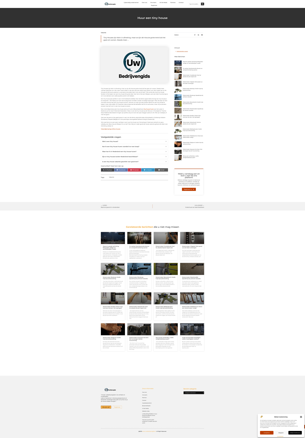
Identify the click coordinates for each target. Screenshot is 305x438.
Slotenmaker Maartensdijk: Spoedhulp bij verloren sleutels (191, 277)
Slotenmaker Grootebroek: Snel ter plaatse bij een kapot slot (165, 247)
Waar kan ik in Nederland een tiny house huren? (134, 151)
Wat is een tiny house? (134, 141)
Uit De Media (163, 2)
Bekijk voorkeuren (295, 432)
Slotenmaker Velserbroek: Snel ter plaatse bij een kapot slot (138, 307)
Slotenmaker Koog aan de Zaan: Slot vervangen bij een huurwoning (139, 339)
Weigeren (281, 432)
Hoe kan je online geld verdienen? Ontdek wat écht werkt (149, 421)
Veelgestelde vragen (182, 51)
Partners (173, 2)
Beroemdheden (146, 405)
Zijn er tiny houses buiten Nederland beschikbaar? (134, 156)
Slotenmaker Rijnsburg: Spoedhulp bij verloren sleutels (138, 277)
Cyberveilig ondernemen (131, 2)
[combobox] (195, 4)
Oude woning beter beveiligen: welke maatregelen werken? (191, 338)
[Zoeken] (202, 4)
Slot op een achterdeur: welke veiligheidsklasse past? (164, 338)
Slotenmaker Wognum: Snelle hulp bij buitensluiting (112, 338)
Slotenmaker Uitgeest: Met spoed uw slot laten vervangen (192, 247)
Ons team (153, 2)
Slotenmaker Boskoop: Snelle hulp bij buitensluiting (111, 277)
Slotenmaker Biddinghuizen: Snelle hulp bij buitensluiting (164, 307)
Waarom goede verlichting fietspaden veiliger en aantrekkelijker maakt (111, 248)
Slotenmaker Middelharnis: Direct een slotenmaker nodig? (192, 307)
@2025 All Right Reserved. (153, 431)
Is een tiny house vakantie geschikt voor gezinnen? (134, 161)
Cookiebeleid (280, 436)
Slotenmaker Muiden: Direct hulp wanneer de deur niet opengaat (113, 307)
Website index (146, 411)
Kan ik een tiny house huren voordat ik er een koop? (134, 146)
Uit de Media (145, 408)
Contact (181, 2)
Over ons (144, 2)
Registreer (154, 5)
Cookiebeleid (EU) (146, 403)
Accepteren (267, 432)
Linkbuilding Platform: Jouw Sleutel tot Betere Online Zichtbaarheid (149, 415)
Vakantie (103, 32)
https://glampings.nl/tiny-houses (110, 129)
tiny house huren (149, 109)
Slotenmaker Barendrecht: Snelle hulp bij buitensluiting (165, 277)
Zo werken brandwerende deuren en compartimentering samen (139, 247)
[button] (301, 417)
